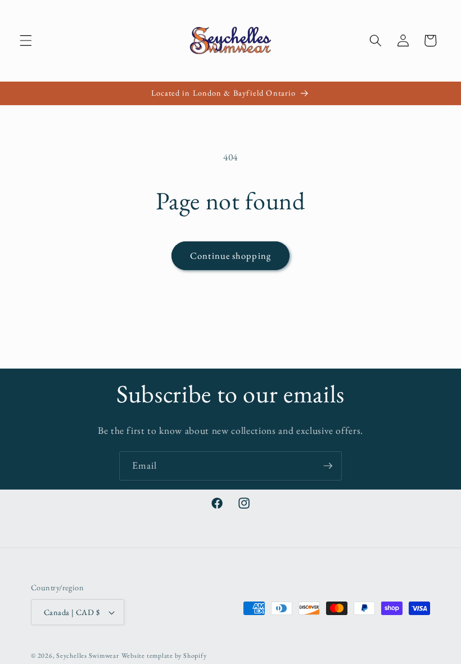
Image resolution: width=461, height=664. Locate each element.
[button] (25, 40)
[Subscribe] (327, 466)
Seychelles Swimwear (87, 655)
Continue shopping (230, 255)
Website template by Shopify (164, 655)
